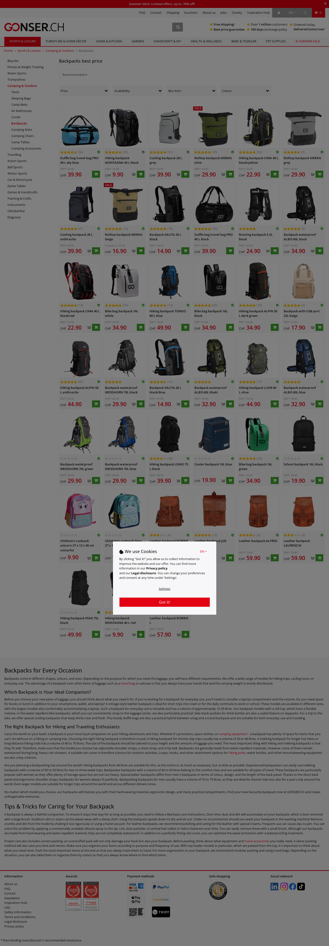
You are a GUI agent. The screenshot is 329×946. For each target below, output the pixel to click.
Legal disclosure (143, 573)
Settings (164, 589)
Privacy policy (156, 568)
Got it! (164, 602)
